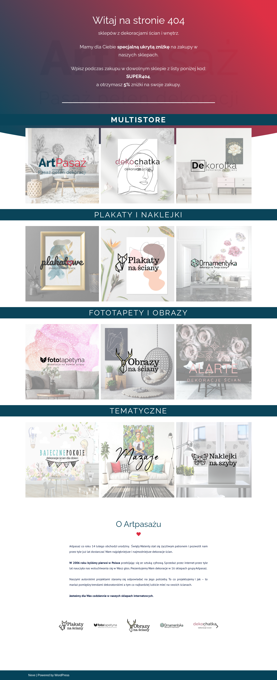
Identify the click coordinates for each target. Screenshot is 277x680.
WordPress (61, 675)
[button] (59, 626)
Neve (31, 675)
